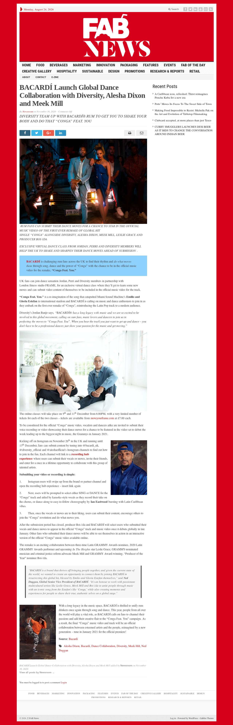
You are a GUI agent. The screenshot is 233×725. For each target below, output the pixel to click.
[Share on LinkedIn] (61, 133)
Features (151, 65)
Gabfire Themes (207, 718)
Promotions (135, 71)
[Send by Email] (141, 133)
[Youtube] (201, 9)
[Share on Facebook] (25, 133)
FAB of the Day (193, 65)
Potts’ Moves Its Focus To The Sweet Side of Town (183, 104)
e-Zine (55, 77)
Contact (40, 77)
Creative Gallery (37, 71)
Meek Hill (134, 646)
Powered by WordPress (188, 718)
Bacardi (73, 639)
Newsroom (28, 111)
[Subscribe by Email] (206, 9)
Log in (173, 718)
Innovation (105, 65)
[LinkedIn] (195, 9)
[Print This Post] (129, 133)
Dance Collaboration (103, 646)
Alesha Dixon (72, 646)
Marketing (82, 65)
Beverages (59, 65)
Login (64, 682)
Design (113, 71)
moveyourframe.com (102, 418)
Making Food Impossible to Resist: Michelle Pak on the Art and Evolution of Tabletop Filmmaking (184, 112)
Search (175, 9)
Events (170, 65)
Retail (194, 71)
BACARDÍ (33, 261)
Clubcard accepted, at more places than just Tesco (183, 120)
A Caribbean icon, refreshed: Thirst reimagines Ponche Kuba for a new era (181, 95)
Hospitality (67, 71)
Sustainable (92, 71)
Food (40, 65)
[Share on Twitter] (37, 133)
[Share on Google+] (49, 133)
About (26, 77)
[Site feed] (211, 9)
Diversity (122, 646)
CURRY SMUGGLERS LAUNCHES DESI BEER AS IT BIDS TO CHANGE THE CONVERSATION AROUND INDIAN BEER (184, 130)
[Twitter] (190, 9)
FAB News (33, 718)
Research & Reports (167, 71)
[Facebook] (185, 9)
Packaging (129, 65)
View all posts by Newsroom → (37, 672)
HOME (26, 65)
